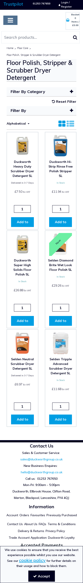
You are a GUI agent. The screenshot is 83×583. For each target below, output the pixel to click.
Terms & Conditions (62, 524)
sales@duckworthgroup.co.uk (41, 459)
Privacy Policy (55, 531)
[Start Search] (75, 37)
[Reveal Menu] (10, 20)
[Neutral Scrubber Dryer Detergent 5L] (22, 342)
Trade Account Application (28, 538)
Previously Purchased (61, 515)
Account (12, 515)
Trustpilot (13, 4)
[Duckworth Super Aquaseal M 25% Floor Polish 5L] (22, 244)
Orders (24, 515)
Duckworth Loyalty (61, 538)
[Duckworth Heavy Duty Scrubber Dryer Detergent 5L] (22, 145)
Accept (44, 576)
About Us (30, 524)
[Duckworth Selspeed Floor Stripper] (60, 145)
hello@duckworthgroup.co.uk (41, 472)
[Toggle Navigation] (10, 20)
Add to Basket (22, 223)
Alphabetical (17, 123)
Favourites (38, 515)
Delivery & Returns (31, 531)
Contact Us (15, 524)
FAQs (42, 524)
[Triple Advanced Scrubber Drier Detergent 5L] (60, 342)
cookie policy (32, 560)
